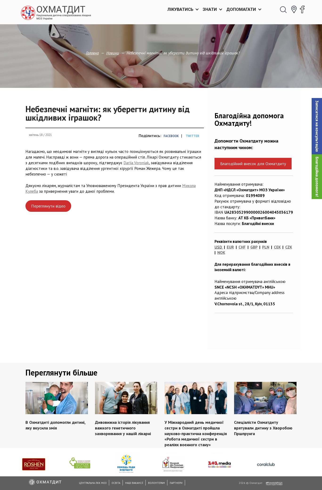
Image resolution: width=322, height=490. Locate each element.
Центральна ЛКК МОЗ (93, 483)
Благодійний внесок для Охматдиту (253, 163)
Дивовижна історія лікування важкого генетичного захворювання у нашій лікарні (123, 428)
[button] (317, 126)
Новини (112, 53)
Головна (92, 53)
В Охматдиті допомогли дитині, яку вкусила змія (55, 425)
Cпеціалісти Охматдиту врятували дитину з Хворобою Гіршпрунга (263, 428)
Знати (210, 9)
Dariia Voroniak (136, 162)
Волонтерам (156, 483)
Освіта (115, 483)
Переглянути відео (48, 206)
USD (218, 247)
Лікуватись (180, 9)
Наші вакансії (134, 483)
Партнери (176, 483)
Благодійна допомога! (317, 177)
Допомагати (241, 9)
